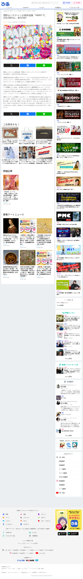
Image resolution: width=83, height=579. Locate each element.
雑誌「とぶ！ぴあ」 (23, 568)
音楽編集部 (62, 465)
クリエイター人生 (74, 7)
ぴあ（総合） (62, 457)
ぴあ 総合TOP (6, 10)
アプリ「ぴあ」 (12, 568)
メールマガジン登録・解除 (37, 568)
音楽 (24, 514)
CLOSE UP (26, 7)
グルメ (25, 521)
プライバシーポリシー (13, 572)
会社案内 (3, 572)
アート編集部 (62, 469)
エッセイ (41, 7)
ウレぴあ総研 (60, 305)
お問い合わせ (42, 572)
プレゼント (26, 524)
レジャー (8, 521)
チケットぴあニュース (62, 302)
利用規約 (34, 572)
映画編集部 (62, 461)
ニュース (9, 7)
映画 (7, 514)
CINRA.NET (15, 22)
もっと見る (68, 358)
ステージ (43, 514)
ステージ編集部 (63, 473)
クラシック (26, 517)
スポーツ (43, 517)
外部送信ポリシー (25, 572)
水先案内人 (58, 7)
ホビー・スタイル (45, 521)
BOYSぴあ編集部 (63, 477)
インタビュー (9, 524)
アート (7, 517)
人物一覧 (3, 568)
